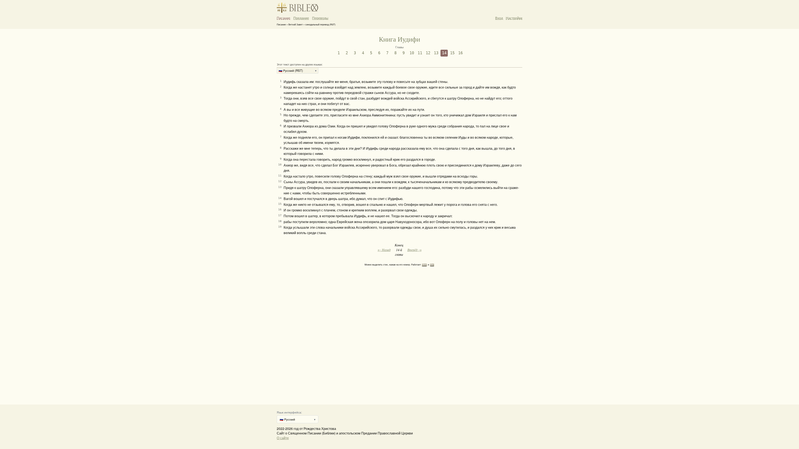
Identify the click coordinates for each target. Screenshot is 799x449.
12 (428, 53)
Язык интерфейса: (289, 412)
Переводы (320, 18)
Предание (301, 18)
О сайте (283, 437)
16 (460, 53)
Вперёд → (414, 250)
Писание (283, 18)
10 (411, 53)
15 (452, 53)
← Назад (384, 250)
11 (420, 53)
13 (436, 53)
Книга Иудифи (399, 39)
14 (444, 53)
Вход (499, 18)
